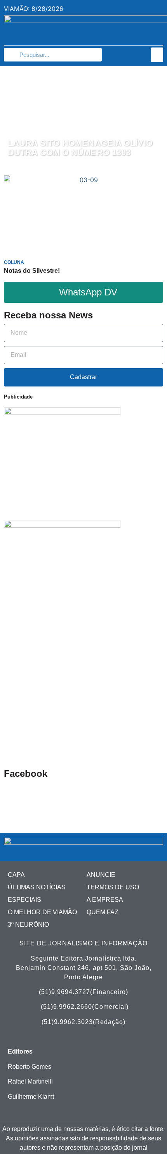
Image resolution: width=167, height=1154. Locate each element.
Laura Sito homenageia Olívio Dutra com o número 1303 (80, 148)
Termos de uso (113, 887)
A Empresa (105, 899)
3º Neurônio (28, 924)
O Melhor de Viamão (42, 912)
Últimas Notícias (37, 887)
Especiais (24, 899)
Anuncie (101, 874)
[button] (157, 54)
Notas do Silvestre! (32, 270)
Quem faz (102, 912)
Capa (16, 874)
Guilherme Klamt (31, 1096)
